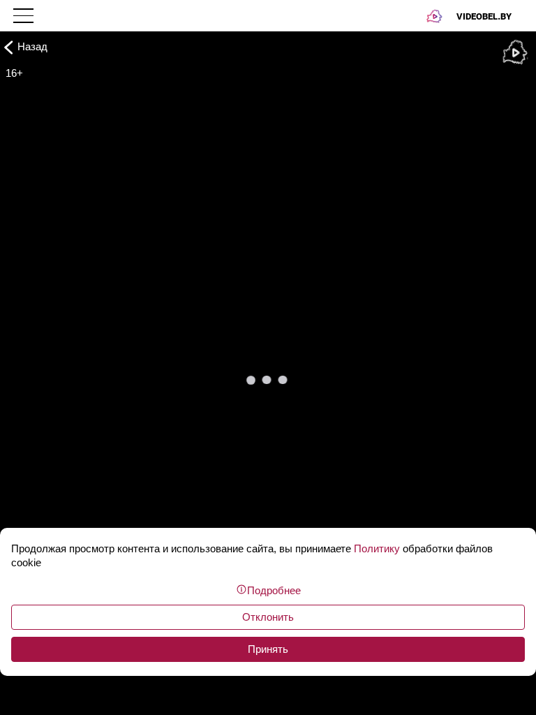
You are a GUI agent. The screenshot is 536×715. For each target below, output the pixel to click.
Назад (32, 46)
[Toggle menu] (24, 15)
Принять (268, 649)
